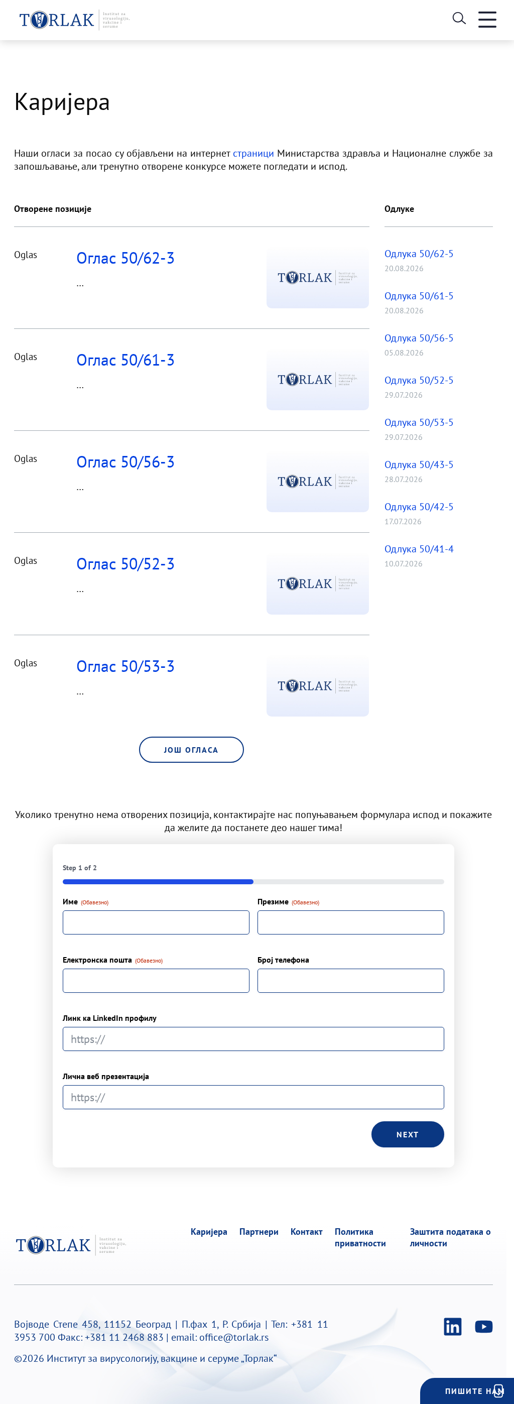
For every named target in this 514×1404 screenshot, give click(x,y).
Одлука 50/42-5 (419, 506)
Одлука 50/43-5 (419, 464)
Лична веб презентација (106, 1076)
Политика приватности (360, 1237)
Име (85, 901)
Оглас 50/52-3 (125, 563)
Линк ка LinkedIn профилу (110, 1018)
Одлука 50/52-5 (419, 380)
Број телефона (283, 960)
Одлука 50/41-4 (419, 548)
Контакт (307, 1231)
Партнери (259, 1231)
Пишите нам (475, 1391)
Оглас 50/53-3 (125, 665)
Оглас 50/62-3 (125, 257)
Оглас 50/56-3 (125, 461)
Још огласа (191, 750)
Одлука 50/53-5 (419, 422)
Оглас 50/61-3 (125, 359)
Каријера (209, 1231)
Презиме (288, 901)
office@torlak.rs (234, 1337)
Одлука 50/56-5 (419, 337)
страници (253, 153)
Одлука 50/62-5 (419, 253)
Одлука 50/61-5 (419, 295)
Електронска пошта (113, 960)
